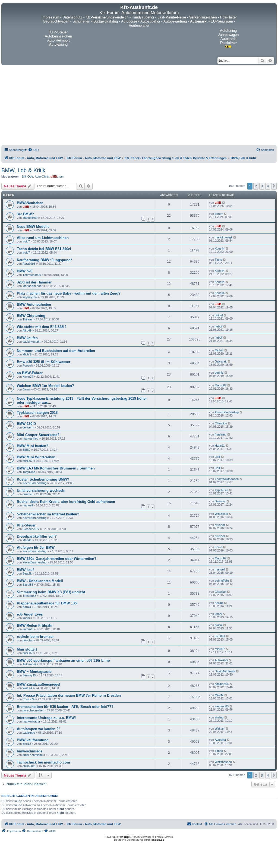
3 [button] (262, 186)
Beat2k (27, 573)
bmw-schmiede (29, 751)
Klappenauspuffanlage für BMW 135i (47, 603)
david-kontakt (31, 341)
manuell (28, 505)
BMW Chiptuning (31, 316)
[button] (274, 186)
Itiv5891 (220, 636)
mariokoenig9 (223, 237)
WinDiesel (221, 513)
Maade (27, 540)
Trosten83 (29, 595)
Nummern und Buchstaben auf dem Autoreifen (56, 351)
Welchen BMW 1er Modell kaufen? (45, 386)
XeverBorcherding (227, 412)
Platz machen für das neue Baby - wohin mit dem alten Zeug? (69, 293)
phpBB (124, 836)
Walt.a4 (27, 688)
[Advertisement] (139, 106)
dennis (219, 372)
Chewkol (220, 591)
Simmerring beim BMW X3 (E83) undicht (51, 592)
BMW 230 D (26, 424)
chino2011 (29, 766)
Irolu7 (26, 241)
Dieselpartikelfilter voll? (37, 536)
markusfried (30, 438)
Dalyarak (221, 361)
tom (61, 176)
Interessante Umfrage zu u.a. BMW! (46, 718)
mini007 (28, 460)
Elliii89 (26, 449)
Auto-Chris (42, 176)
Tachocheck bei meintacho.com (43, 762)
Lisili (217, 456)
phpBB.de (157, 839)
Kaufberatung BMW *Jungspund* (44, 260)
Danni (26, 389)
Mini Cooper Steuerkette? (38, 435)
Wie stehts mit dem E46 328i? (42, 327)
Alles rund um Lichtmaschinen (43, 238)
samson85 (222, 706)
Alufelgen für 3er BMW (36, 547)
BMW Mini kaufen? (32, 446)
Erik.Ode (27, 176)
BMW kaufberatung (33, 740)
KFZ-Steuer (26, 525)
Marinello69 (30, 217)
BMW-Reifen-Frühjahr (35, 625)
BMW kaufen (27, 338)
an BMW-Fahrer (30, 373)
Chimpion (221, 423)
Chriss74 (28, 699)
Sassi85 (28, 584)
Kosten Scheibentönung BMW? (43, 479)
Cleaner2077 (31, 529)
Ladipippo (29, 732)
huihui (218, 625)
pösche (27, 640)
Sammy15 (29, 675)
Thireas (28, 319)
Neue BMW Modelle (33, 227)
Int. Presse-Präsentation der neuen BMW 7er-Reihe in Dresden (69, 695)
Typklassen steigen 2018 (37, 413)
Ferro (218, 547)
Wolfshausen (223, 762)
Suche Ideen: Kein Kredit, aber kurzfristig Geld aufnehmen (66, 502)
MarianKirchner (33, 286)
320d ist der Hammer (34, 282)
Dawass (220, 501)
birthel (219, 315)
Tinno (218, 259)
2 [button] (256, 186)
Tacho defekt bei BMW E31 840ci (44, 249)
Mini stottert (27, 649)
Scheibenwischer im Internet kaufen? (48, 514)
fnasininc (220, 434)
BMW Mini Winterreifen (36, 457)
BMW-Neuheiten (30, 203)
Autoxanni (29, 664)
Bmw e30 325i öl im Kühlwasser (43, 362)
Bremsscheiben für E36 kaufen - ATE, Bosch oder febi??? (65, 707)
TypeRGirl (221, 490)
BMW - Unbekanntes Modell (40, 581)
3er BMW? (25, 214)
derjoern (28, 427)
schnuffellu (222, 580)
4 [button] (268, 186)
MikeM (219, 695)
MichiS (27, 354)
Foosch (28, 365)
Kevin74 (28, 376)
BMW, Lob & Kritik (23, 170)
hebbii (218, 326)
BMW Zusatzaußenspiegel (38, 684)
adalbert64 (222, 684)
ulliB (53, 176)
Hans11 (220, 445)
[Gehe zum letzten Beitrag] (224, 202)
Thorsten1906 (32, 274)
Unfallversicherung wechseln (41, 490)
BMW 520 (24, 271)
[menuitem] (33, 150)
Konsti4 (220, 248)
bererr (219, 213)
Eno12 (27, 743)
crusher (28, 494)
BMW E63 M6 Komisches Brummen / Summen (56, 468)
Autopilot (220, 739)
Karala (27, 606)
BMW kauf (25, 570)
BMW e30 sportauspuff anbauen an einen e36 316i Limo (63, 660)
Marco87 (220, 385)
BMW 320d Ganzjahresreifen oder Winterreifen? (56, 559)
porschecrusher (33, 710)
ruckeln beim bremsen (36, 637)
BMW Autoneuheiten (34, 304)
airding (219, 717)
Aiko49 (27, 330)
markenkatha (31, 721)
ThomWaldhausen (227, 479)
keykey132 (30, 297)
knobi (26, 618)
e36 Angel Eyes (30, 614)
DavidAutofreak (225, 671)
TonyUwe (29, 472)
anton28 (28, 629)
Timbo (219, 750)
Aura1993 (29, 263)
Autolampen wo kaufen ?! (38, 729)
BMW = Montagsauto (34, 672)
